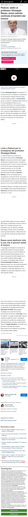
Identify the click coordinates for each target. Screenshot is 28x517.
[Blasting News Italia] (8, 2)
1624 (12, 474)
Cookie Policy (11, 507)
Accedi (25, 1)
